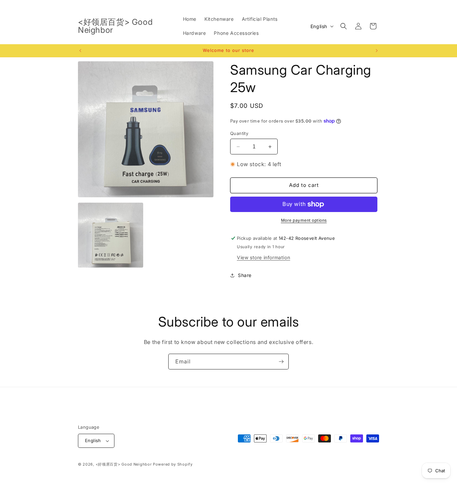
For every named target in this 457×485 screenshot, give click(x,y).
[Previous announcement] (80, 50)
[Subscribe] (281, 361)
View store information (263, 257)
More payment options (304, 220)
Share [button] (245, 275)
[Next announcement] (376, 50)
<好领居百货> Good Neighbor (124, 464)
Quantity (239, 133)
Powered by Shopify (173, 464)
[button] (343, 26)
